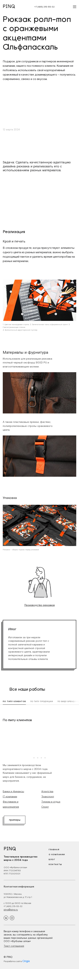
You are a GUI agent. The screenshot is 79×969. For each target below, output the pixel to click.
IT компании (10, 796)
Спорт (45, 806)
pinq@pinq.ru (11, 909)
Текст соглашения (14, 946)
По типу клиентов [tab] (14, 701)
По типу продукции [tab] (41, 701)
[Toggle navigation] (73, 7)
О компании (57, 854)
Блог (52, 859)
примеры (14, 820)
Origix (26, 961)
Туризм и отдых (50, 801)
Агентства (47, 791)
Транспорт (47, 796)
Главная (54, 850)
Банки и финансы (13, 791)
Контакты (55, 864)
